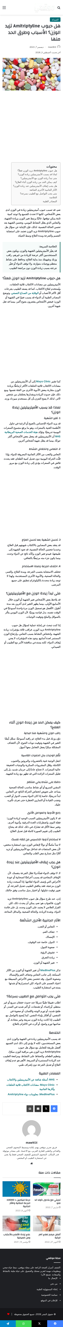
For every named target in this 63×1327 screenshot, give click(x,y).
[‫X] (46, 1108)
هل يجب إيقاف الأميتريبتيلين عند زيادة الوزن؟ (35, 186)
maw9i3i (52, 47)
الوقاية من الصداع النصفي (25, 293)
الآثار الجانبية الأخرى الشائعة (43, 189)
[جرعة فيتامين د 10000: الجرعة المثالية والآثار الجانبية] (16, 1189)
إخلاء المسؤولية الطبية (47, 1289)
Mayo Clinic (43, 381)
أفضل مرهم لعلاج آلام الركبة (49, 1236)
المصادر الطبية (50, 201)
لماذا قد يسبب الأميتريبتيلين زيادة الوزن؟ (37, 174)
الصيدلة (55, 19)
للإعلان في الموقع (49, 1300)
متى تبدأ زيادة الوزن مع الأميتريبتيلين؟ (38, 178)
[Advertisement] (31, 125)
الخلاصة (53, 197)
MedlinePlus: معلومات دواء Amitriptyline (31, 1094)
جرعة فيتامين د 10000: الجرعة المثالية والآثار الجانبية (18, 1203)
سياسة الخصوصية (49, 1294)
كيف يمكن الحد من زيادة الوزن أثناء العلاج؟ (36, 182)
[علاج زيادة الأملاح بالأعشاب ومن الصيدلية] (16, 1223)
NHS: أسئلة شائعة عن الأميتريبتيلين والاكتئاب (31, 1079)
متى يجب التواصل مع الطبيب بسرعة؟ (38, 193)
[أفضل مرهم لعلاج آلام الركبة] (47, 1223)
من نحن (53, 1283)
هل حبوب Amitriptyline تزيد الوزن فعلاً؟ (37, 170)
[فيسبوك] (54, 1108)
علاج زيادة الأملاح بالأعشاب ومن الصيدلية (16, 1236)
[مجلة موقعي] (44, 7)
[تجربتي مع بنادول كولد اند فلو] (47, 1189)
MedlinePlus (47, 970)
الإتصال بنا (52, 1278)
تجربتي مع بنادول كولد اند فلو (47, 1201)
